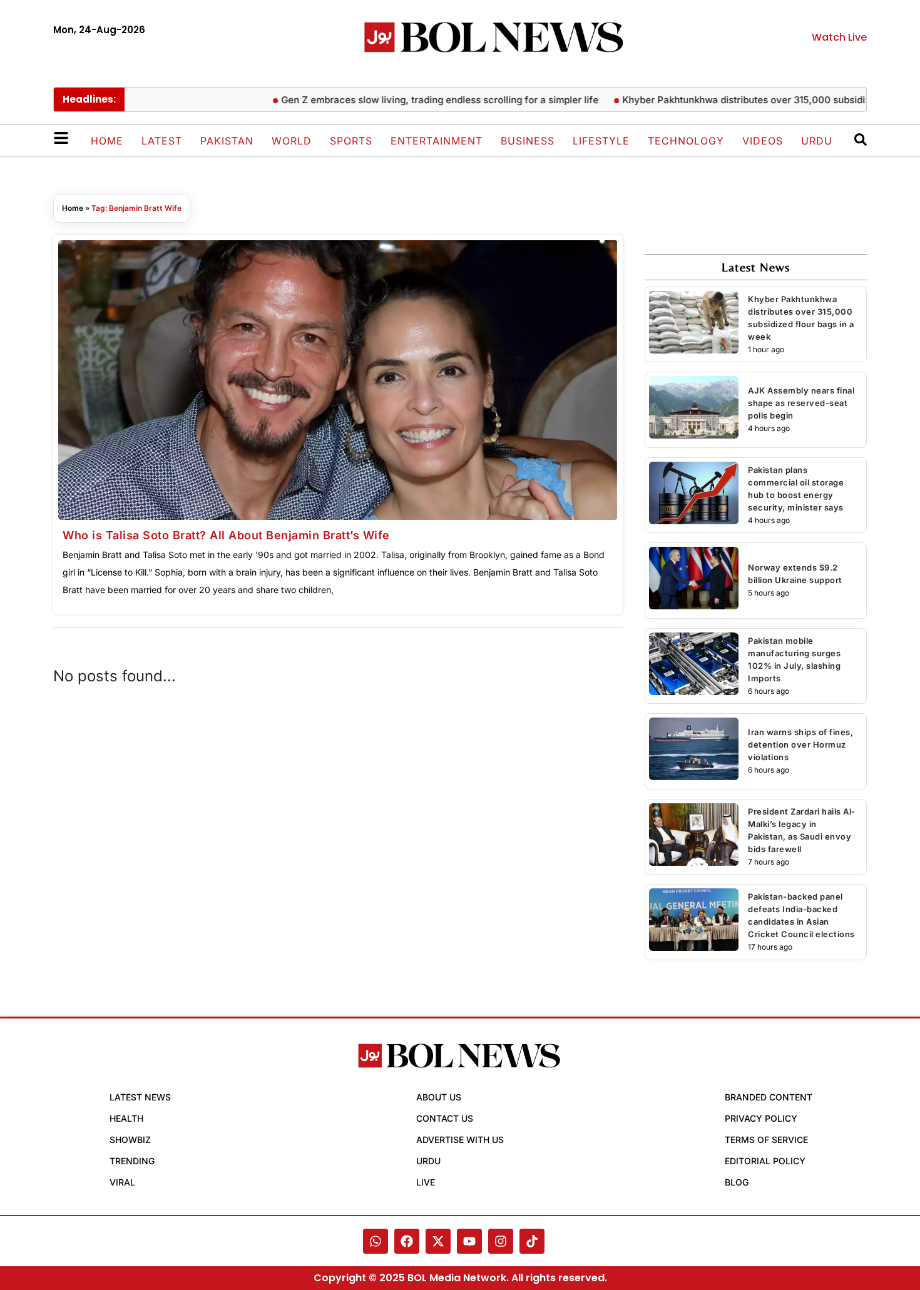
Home (107, 141)
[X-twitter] (438, 1241)
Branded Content (768, 1097)
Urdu (816, 141)
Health (126, 1118)
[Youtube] (469, 1241)
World (292, 141)
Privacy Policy (761, 1118)
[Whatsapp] (375, 1241)
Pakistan (226, 141)
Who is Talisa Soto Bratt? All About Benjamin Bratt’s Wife (226, 535)
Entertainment (437, 141)
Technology (686, 141)
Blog (737, 1182)
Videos (762, 141)
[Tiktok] (531, 1241)
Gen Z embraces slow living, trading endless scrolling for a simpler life (438, 100)
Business (528, 141)
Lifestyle (601, 141)
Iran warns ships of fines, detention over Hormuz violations (800, 744)
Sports (351, 141)
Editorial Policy (765, 1160)
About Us (438, 1097)
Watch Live (839, 37)
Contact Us (444, 1118)
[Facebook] (406, 1241)
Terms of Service (766, 1139)
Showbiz (130, 1139)
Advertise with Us (460, 1139)
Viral (122, 1182)
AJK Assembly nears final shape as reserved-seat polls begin (801, 402)
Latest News (140, 1097)
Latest (161, 141)
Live (425, 1182)
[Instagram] (500, 1241)
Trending (132, 1160)
